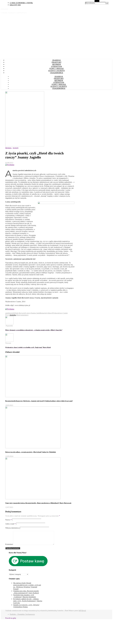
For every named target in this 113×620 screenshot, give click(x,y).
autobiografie (9, 313)
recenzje (56, 64)
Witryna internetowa (12, 528)
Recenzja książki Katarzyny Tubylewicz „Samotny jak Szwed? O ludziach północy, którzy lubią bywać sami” (39, 401)
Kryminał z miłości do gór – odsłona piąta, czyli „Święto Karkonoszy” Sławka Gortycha (27, 601)
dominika (13, 315)
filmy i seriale (56, 69)
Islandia (56, 60)
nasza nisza (4, 9)
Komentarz (9, 544)
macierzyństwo (47, 313)
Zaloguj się (15, 5)
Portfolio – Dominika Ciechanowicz (22, 614)
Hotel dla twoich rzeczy (22, 313)
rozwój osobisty (56, 71)
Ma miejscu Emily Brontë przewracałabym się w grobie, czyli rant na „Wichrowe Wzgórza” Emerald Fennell (27, 586)
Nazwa (8, 520)
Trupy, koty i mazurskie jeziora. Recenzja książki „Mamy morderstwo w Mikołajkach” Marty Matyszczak (38, 503)
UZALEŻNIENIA (56, 73)
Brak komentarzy (23, 315)
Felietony (56, 62)
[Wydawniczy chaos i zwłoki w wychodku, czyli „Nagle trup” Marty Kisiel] (9, 341)
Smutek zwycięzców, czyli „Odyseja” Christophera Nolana (26, 606)
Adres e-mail (10, 524)
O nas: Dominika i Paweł (21, 3)
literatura (56, 67)
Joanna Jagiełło (36, 313)
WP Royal (82, 611)
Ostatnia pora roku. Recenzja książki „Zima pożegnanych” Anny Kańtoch (26, 592)
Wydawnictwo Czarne (60, 313)
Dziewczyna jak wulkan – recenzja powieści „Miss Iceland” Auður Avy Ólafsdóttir (30, 452)
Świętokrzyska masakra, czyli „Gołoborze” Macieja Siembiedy (24, 596)
